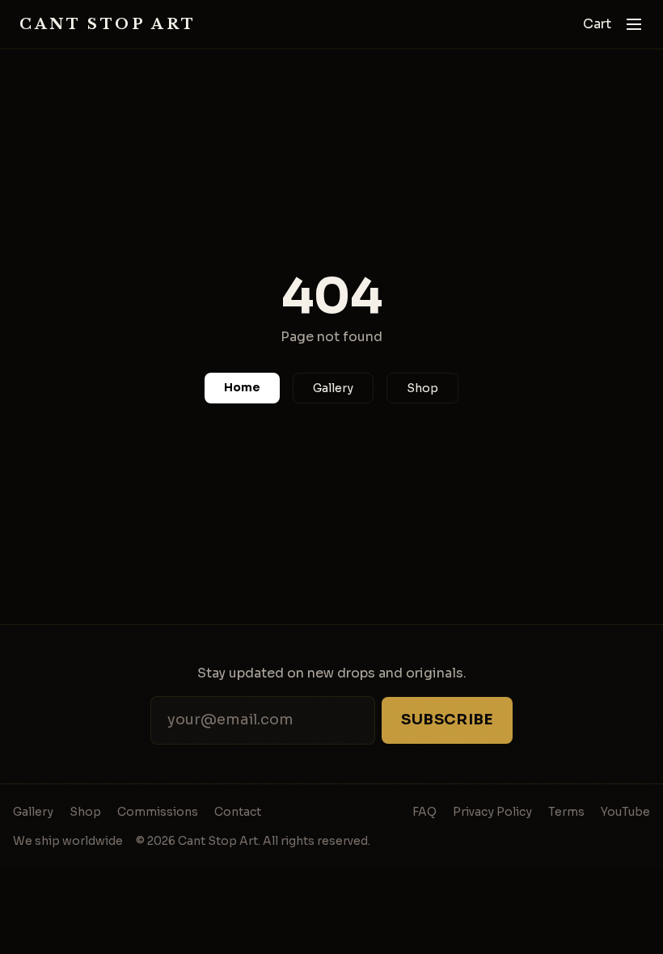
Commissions (157, 811)
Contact (237, 811)
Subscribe (447, 719)
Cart (597, 23)
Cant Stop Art (107, 24)
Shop (422, 388)
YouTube (625, 811)
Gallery (333, 388)
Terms (566, 811)
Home (242, 387)
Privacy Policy (492, 811)
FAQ (424, 811)
